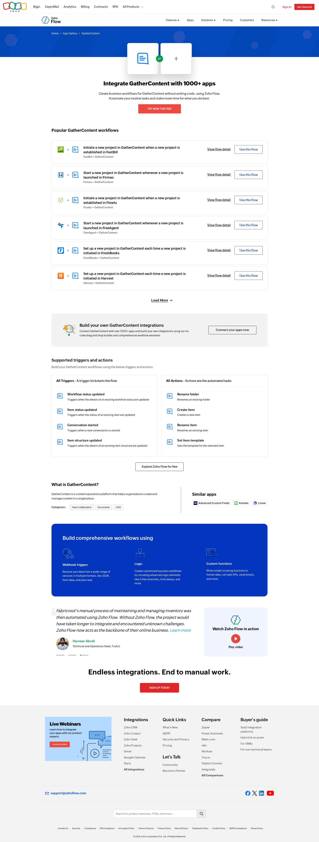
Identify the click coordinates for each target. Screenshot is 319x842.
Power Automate (212, 733)
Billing (85, 6)
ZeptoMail (52, 6)
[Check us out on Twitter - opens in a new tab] (254, 793)
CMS (118, 507)
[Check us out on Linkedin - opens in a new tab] (262, 793)
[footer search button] (201, 814)
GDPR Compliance (238, 828)
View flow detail (219, 149)
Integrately (208, 769)
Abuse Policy (257, 828)
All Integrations (134, 769)
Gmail (127, 751)
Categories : (59, 507)
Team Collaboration (82, 507)
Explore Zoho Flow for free (159, 466)
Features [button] (171, 20)
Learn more (180, 630)
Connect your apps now (232, 330)
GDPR (166, 733)
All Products (131, 6)
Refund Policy (181, 828)
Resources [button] (268, 20)
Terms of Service (146, 828)
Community (170, 764)
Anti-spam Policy (126, 828)
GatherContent (91, 33)
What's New (170, 727)
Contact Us (63, 828)
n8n (204, 745)
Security (76, 828)
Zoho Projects (133, 745)
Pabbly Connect (212, 763)
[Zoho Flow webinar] (78, 739)
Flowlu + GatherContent (98, 207)
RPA (115, 6)
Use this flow (248, 149)
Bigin (36, 6)
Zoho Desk (130, 739)
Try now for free (160, 108)
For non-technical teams (256, 749)
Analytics (70, 6)
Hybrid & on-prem (252, 737)
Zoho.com (15, 7)
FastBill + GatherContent (98, 156)
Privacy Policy (164, 828)
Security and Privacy (176, 739)
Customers (247, 20)
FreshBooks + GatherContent (101, 257)
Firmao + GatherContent (98, 182)
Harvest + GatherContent (98, 283)
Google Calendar (135, 757)
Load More (159, 300)
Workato (207, 751)
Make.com (208, 739)
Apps (190, 20)
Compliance (90, 828)
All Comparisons (212, 775)
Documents (104, 507)
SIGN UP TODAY (159, 687)
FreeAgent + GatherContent (100, 232)
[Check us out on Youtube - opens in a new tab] (270, 793)
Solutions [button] (207, 20)
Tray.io (206, 757)
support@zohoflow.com (68, 793)
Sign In (286, 6)
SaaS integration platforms (251, 729)
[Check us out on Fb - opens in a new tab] (248, 793)
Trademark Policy (200, 828)
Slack (127, 763)
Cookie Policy (218, 828)
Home (55, 33)
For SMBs (247, 743)
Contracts (101, 6)
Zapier (206, 727)
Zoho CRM (130, 727)
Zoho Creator (132, 733)
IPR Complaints (107, 828)
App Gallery (70, 33)
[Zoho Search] (273, 7)
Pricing (228, 20)
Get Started (304, 6)
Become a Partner (174, 770)
